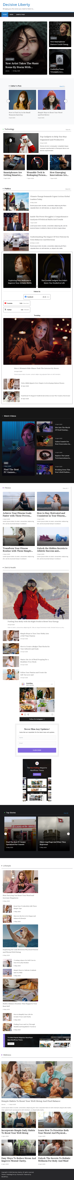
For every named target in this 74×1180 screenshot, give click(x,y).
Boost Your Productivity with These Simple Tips (25, 907)
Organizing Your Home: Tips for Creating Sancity (59, 281)
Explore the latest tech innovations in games (62, 457)
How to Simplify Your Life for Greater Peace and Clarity (23, 1016)
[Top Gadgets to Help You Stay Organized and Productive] (21, 143)
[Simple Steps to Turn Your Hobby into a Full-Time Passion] (11, 635)
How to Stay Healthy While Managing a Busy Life (48, 114)
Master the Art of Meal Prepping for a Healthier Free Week (34, 661)
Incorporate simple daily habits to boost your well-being (18, 1131)
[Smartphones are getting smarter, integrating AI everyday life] (14, 162)
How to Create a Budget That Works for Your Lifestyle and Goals (35, 648)
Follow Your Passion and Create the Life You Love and (33, 674)
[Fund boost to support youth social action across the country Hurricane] (11, 396)
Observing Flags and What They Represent (19, 843)
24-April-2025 (18, 371)
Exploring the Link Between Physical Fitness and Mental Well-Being (20, 951)
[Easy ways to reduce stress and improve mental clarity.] (18, 1148)
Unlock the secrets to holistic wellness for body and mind (54, 1159)
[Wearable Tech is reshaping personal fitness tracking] (37, 162)
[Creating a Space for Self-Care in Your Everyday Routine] (7, 963)
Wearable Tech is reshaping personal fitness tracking (37, 173)
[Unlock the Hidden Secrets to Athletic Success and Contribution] (53, 536)
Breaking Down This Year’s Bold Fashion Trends (62, 471)
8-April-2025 (12, 118)
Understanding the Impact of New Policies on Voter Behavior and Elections (49, 238)
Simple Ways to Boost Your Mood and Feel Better (21, 114)
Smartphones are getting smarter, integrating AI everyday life (13, 173)
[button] (44, 426)
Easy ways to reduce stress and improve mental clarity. (18, 1159)
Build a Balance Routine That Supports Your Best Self (20, 1005)
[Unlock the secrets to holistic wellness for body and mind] (55, 1148)
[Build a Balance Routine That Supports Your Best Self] (20, 990)
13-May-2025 (16, 71)
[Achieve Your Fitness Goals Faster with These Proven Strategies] (19, 501)
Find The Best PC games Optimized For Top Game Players (11, 470)
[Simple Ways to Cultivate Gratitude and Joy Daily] (7, 973)
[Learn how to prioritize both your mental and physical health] (55, 1120)
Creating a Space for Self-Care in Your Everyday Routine (24, 961)
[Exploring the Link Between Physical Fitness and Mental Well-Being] (20, 935)
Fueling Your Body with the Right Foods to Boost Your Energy (33, 621)
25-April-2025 (25, 386)
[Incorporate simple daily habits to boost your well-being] (18, 1120)
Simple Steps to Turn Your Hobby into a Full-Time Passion (34, 635)
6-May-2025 (33, 202)
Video (6, 463)
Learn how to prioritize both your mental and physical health (53, 1131)
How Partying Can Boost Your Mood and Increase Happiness (18, 896)
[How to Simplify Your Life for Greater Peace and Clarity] (7, 1017)
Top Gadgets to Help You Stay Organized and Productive (53, 138)
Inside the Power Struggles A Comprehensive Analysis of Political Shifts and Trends (49, 218)
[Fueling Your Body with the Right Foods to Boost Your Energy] (36, 596)
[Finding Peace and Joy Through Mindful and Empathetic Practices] (7, 1027)
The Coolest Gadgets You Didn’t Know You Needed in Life (24, 281)
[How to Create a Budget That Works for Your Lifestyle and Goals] (11, 648)
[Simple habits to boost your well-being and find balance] (37, 1079)
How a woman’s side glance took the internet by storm (36, 368)
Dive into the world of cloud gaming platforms (62, 429)
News (11, 14)
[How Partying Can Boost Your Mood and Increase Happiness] (20, 881)
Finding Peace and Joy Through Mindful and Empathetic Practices (25, 1025)
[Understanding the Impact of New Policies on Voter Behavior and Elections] (16, 242)
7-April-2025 (30, 178)
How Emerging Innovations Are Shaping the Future (60, 173)
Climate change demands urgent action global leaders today (50, 197)
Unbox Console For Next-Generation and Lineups (63, 443)
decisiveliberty (8, 71)
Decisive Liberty (16, 4)
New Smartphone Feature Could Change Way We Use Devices (59, 43)
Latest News (9, 59)
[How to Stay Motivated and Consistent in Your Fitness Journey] (53, 501)
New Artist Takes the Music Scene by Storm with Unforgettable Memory (22, 65)
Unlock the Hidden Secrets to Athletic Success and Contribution (52, 549)
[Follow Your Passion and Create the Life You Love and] (11, 674)
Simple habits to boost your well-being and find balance (30, 1101)
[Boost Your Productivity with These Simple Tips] (7, 909)
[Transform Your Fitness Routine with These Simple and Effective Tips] (19, 536)
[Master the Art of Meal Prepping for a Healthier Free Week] (11, 661)
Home (5, 14)
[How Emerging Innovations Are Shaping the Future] (60, 162)
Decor (59, 276)
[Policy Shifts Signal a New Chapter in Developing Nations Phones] (11, 384)
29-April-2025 (11, 624)
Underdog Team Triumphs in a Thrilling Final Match (59, 70)
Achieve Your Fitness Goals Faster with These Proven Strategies (17, 514)
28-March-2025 (34, 243)
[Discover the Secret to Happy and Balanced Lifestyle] (7, 919)
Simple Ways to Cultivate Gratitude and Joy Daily (25, 971)
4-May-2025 (43, 847)
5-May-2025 (9, 847)
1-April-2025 (7, 178)
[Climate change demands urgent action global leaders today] (16, 202)
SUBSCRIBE (37, 750)
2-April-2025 (6, 519)
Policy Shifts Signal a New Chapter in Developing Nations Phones (42, 383)
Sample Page (20, 14)
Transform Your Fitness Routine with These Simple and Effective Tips (17, 549)
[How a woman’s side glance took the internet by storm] (37, 341)
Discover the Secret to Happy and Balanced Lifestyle (25, 917)
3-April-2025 (7, 466)
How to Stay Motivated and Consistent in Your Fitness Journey (51, 514)
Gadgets (53, 38)
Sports (53, 65)
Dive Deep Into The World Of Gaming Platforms (51, 843)
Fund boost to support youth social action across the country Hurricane (45, 396)
